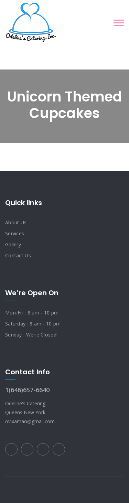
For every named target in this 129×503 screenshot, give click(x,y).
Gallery (13, 244)
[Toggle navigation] (119, 23)
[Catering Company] (30, 22)
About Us (15, 222)
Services (14, 233)
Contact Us (18, 255)
